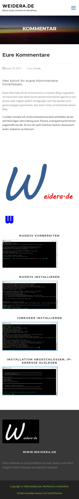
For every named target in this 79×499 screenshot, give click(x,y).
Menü (73, 7)
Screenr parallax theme (29, 493)
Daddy (37, 68)
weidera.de (18, 5)
